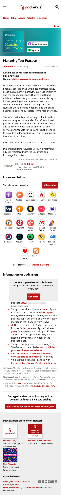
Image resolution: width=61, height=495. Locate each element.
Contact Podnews (32, 487)
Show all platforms (40, 265)
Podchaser (8, 242)
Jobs (13, 18)
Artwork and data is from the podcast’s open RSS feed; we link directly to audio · (32, 159)
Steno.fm (41, 242)
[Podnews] (22, 7)
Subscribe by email (52, 243)
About (16, 484)
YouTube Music (25, 256)
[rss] (56, 482)
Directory (42, 18)
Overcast (8, 228)
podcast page (22, 383)
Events (21, 18)
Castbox (19, 200)
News (6, 18)
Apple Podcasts (8, 201)
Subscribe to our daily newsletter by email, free (30, 406)
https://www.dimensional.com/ (31, 79)
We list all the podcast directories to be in (33, 349)
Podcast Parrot (52, 229)
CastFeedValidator (45, 363)
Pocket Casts (30, 229)
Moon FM (52, 214)
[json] (53, 482)
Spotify (30, 242)
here (30, 328)
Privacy (6, 487)
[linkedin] (46, 482)
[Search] (57, 8)
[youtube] (49, 482)
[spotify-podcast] (33, 52)
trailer (45, 309)
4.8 (15, 66)
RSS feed (36, 255)
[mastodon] (40, 482)
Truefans (27, 363)
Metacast (41, 214)
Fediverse (41, 200)
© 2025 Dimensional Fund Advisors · (38, 159)
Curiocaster (30, 200)
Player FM (19, 228)
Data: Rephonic (51, 66)
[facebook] (43, 482)
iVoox (19, 214)
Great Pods (8, 214)
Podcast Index (41, 229)
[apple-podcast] (37, 45)
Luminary (31, 214)
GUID (23, 302)
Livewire (16, 363)
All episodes (50, 185)
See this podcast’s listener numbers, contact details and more (31, 355)
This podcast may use (30, 168)
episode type (43, 312)
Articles (31, 18)
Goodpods (52, 200)
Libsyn (30, 163)
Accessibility (16, 487)
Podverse (20, 242)
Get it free (33, 296)
